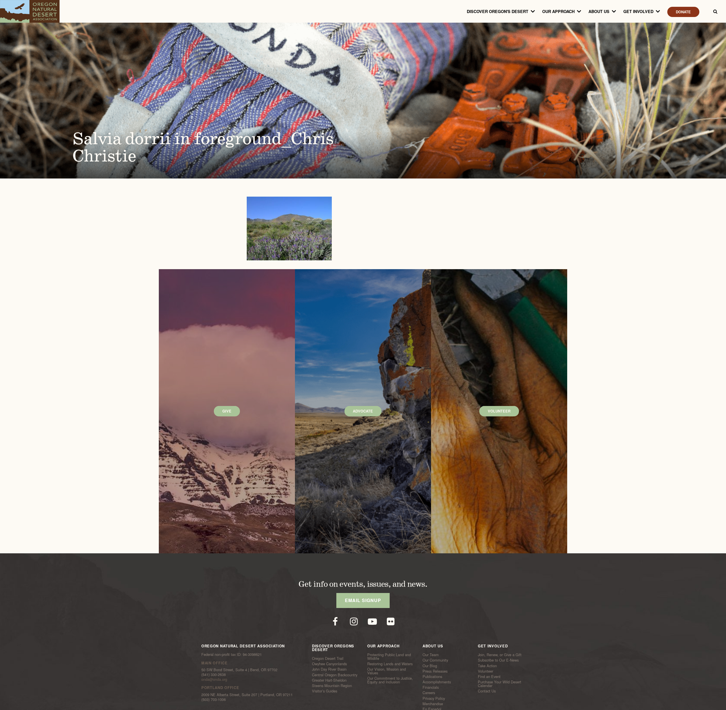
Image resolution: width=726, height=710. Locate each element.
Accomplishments (437, 682)
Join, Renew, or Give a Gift (500, 654)
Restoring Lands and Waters (390, 663)
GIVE (226, 411)
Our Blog (430, 665)
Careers (429, 692)
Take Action (487, 665)
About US (598, 11)
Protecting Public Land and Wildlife (389, 656)
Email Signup (363, 600)
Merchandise (433, 703)
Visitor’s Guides (324, 691)
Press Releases (435, 671)
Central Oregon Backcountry (334, 674)
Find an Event (489, 676)
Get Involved (638, 11)
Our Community (435, 660)
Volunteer (485, 671)
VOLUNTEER (499, 411)
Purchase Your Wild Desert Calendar (499, 683)
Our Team (431, 654)
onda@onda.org (214, 679)
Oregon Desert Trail (327, 658)
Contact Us (487, 691)
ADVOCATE (363, 411)
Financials (431, 687)
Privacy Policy (434, 698)
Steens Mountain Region (332, 685)
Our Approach (558, 11)
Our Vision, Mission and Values (386, 671)
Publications (432, 676)
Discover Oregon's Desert (497, 11)
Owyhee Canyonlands (329, 663)
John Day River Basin (329, 669)
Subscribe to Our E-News (498, 660)
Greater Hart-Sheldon (329, 680)
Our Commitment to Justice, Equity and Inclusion (390, 680)
